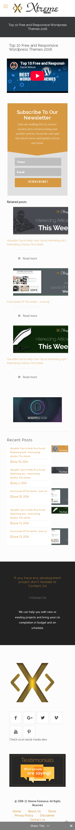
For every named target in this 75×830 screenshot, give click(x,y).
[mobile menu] (5, 6)
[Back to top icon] (66, 821)
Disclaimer (47, 815)
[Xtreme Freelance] (37, 8)
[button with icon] (15, 718)
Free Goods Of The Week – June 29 (28, 301)
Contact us (37, 819)
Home (16, 811)
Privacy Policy (23, 815)
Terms (52, 811)
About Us (34, 811)
